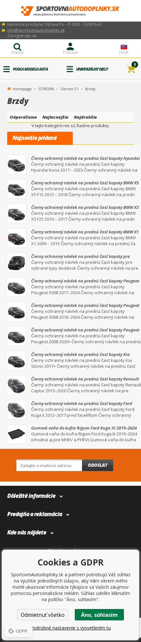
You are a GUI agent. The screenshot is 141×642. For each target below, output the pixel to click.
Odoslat (97, 465)
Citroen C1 (69, 88)
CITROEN (46, 88)
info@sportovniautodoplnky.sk (36, 30)
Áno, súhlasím (99, 614)
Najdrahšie (85, 117)
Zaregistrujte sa (21, 36)
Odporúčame (23, 117)
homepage (22, 88)
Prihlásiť (70, 52)
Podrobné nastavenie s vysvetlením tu (70, 628)
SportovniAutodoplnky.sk (70, 11)
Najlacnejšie (55, 117)
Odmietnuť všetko (43, 614)
